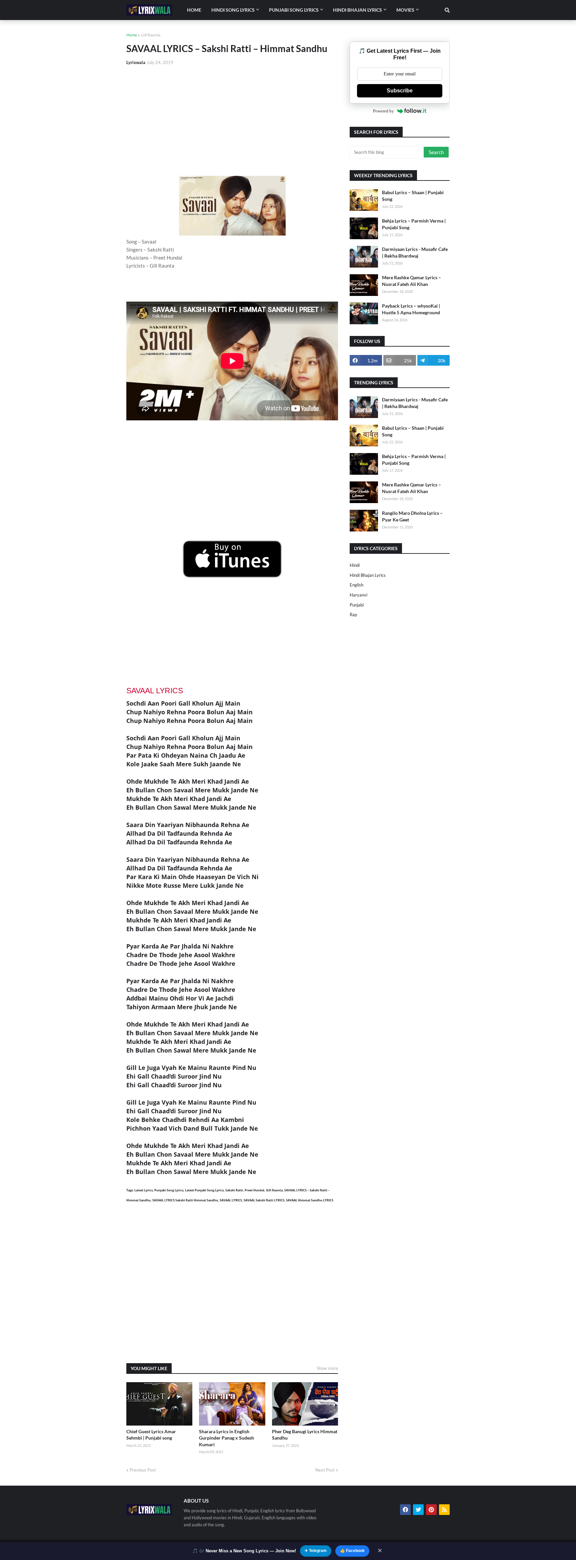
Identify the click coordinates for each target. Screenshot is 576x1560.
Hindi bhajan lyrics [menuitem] (357, 10)
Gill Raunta (150, 34)
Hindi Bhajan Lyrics (368, 575)
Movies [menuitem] (405, 10)
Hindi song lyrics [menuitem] (233, 10)
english (356, 585)
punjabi (357, 605)
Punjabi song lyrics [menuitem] (294, 10)
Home (131, 34)
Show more (327, 1368)
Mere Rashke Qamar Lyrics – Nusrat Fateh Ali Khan (411, 281)
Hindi (355, 565)
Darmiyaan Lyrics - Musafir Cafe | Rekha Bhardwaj (415, 252)
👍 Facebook (352, 1550)
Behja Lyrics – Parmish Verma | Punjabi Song (414, 224)
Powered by (383, 110)
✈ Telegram (316, 1550)
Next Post (325, 1470)
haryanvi (358, 595)
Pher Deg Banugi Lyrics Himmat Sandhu (304, 1435)
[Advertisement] (232, 120)
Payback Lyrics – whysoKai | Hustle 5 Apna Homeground (411, 309)
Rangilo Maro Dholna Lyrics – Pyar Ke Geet (412, 516)
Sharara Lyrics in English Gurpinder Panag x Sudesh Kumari (226, 1438)
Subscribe (400, 90)
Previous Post (143, 1470)
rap (353, 614)
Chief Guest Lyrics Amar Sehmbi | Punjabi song (151, 1435)
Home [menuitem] (194, 10)
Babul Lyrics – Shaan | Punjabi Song (413, 195)
